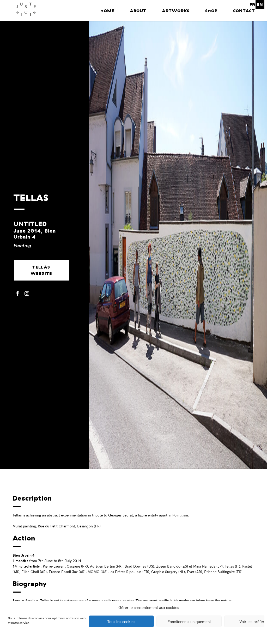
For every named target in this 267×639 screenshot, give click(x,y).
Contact (244, 10)
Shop (211, 10)
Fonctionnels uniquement (189, 621)
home (107, 10)
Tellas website (41, 270)
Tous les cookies (121, 621)
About (138, 10)
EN (260, 4)
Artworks (176, 10)
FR (252, 4)
